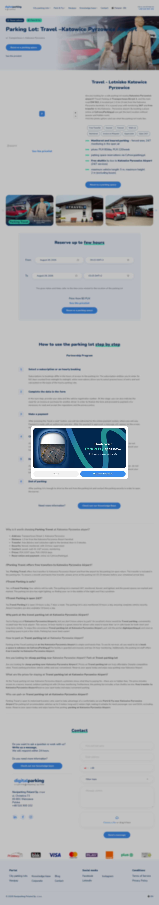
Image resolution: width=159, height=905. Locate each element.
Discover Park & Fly (102, 474)
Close (56, 474)
